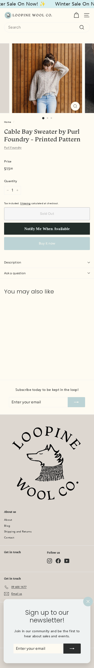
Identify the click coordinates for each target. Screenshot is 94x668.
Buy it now (47, 243)
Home (7, 122)
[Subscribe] (72, 649)
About (8, 520)
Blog (7, 526)
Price (8, 161)
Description (12, 262)
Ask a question (15, 273)
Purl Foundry (13, 147)
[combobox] (47, 27)
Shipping (25, 203)
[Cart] (76, 15)
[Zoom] (75, 106)
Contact (9, 537)
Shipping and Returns (18, 531)
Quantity (10, 181)
